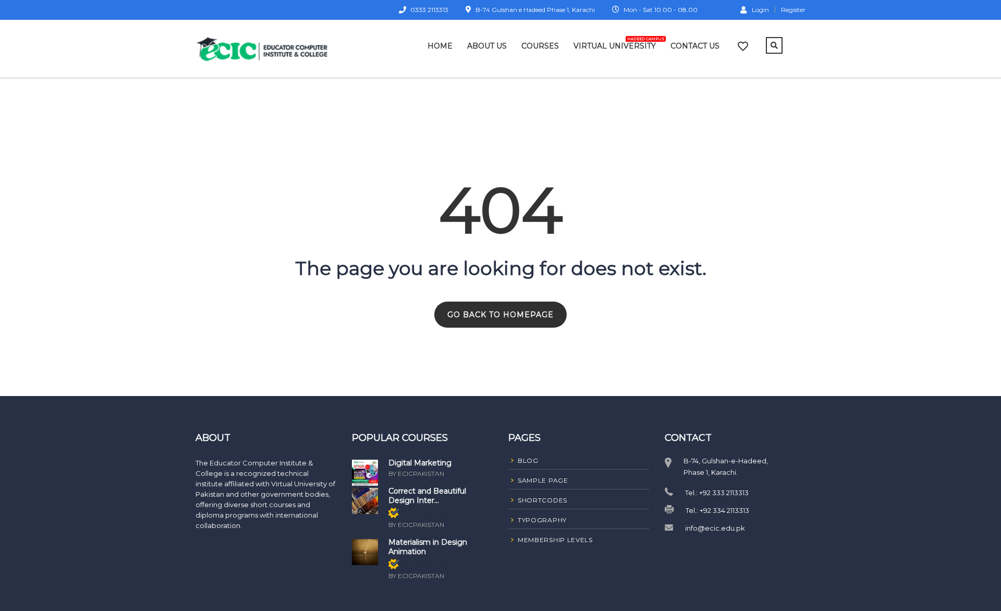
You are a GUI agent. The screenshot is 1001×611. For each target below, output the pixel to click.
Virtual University (614, 44)
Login (760, 9)
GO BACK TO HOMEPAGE (500, 314)
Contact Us (694, 46)
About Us (487, 46)
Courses (540, 46)
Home (440, 46)
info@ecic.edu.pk (715, 528)
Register (793, 10)
